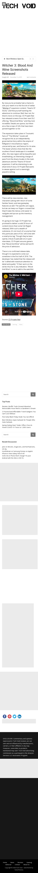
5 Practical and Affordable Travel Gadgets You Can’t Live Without (19, 413)
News (20, 324)
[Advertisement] (19, 36)
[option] (20, 59)
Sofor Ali (5, 456)
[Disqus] (19, 358)
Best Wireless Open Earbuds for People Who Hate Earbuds (18, 421)
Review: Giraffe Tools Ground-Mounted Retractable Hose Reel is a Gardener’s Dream (19, 407)
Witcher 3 (6, 108)
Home (5, 862)
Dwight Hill (5, 77)
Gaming (14, 324)
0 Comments (32, 77)
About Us (26, 865)
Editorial (8, 865)
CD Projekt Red (14, 319)
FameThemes (19, 870)
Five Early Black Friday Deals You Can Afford (18, 417)
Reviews (20, 862)
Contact (17, 865)
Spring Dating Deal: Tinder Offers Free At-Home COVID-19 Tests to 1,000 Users (17, 426)
